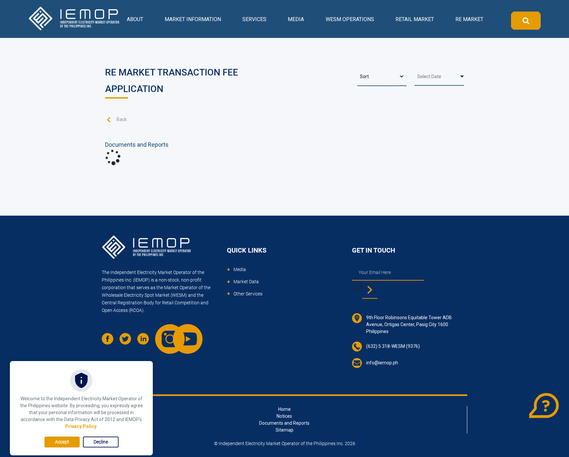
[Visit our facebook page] (110, 341)
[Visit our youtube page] (181, 332)
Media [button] (296, 19)
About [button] (135, 19)
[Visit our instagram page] (163, 332)
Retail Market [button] (414, 19)
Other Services (247, 293)
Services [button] (254, 19)
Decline (101, 441)
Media (239, 269)
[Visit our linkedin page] (145, 341)
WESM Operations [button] (350, 19)
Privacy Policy (80, 426)
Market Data (246, 281)
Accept (62, 441)
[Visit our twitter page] (128, 341)
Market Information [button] (193, 19)
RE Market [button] (469, 19)
